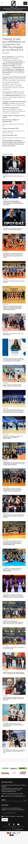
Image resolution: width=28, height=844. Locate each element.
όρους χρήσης (21, 816)
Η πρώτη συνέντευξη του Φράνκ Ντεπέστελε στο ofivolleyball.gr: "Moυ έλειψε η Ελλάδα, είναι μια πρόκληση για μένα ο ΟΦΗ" (13, 202)
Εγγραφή (5, 819)
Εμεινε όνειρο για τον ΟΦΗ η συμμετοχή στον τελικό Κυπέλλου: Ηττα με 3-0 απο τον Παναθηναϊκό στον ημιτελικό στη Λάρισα (14, 411)
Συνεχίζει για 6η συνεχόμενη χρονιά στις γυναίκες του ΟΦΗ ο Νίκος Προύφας (13, 229)
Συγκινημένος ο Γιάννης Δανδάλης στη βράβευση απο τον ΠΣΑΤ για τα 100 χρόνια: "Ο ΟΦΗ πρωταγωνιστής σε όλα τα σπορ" (13, 596)
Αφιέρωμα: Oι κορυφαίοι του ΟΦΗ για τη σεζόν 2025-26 (13, 334)
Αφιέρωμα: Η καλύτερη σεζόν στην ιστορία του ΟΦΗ (13, 281)
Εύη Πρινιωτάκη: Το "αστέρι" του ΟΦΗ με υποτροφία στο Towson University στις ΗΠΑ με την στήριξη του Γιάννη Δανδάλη (13, 360)
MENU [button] (4, 800)
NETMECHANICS (19, 829)
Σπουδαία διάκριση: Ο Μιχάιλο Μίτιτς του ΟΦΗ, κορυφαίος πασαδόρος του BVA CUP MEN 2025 (13, 698)
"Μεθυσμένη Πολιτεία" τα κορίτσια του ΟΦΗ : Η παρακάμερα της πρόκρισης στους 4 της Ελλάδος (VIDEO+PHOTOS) (14, 463)
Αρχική (12, 7)
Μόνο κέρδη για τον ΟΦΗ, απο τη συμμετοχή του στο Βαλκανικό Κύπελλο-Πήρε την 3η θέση (14, 751)
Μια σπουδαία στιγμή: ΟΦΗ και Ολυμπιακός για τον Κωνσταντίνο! (14, 648)
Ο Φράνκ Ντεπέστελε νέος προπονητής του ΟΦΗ (14, 176)
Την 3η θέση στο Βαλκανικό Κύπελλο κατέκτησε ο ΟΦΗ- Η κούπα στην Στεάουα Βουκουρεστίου (13, 725)
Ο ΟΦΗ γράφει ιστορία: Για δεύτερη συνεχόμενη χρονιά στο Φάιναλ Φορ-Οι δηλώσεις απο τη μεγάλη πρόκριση (12, 490)
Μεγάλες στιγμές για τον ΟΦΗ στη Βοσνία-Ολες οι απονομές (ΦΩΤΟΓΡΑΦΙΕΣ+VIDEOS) (14, 673)
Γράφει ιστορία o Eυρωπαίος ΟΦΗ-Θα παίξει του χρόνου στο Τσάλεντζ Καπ (12, 385)
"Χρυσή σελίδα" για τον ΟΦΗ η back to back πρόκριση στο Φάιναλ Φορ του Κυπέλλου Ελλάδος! (13, 516)
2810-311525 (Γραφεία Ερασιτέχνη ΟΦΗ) (13, 793)
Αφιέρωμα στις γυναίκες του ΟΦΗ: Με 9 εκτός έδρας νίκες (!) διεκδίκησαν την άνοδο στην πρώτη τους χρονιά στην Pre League (13, 255)
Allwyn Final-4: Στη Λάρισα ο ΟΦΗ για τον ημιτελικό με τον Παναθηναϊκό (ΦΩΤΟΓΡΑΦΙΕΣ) (13, 437)
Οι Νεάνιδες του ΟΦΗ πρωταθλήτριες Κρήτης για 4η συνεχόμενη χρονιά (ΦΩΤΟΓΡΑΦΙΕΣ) (12, 570)
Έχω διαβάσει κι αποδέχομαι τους (13, 816)
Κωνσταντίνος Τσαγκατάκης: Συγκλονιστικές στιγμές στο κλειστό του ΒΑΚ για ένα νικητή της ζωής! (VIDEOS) (13, 622)
